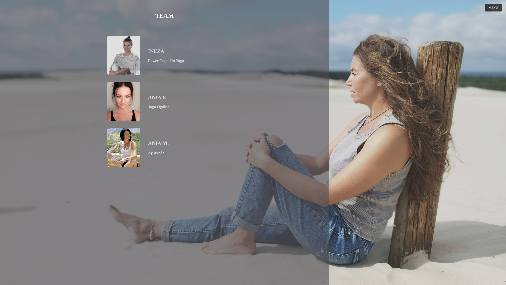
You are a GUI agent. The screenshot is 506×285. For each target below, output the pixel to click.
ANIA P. (157, 97)
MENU (493, 7)
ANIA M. (158, 143)
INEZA (156, 51)
